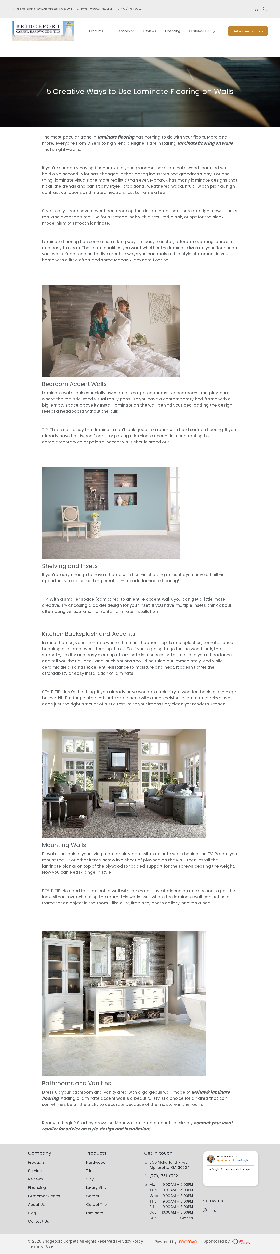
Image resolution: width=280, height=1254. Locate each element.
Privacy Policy (130, 1241)
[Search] (265, 8)
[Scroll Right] (211, 31)
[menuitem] (98, 31)
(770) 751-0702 (131, 8)
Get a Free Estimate (247, 31)
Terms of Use (40, 1246)
